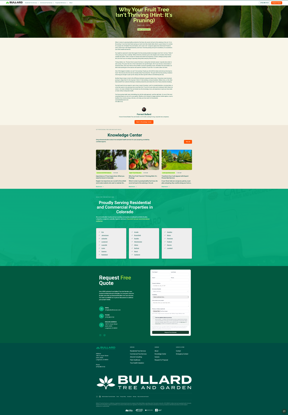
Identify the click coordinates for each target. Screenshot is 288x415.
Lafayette (104, 238)
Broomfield (137, 235)
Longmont (104, 242)
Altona (136, 245)
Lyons (103, 248)
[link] (100, 335)
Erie (102, 232)
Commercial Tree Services (138, 354)
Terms (117, 396)
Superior (103, 251)
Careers (157, 357)
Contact (178, 351)
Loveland (169, 248)
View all (188, 141)
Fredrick (169, 242)
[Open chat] (284, 411)
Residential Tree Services (138, 351)
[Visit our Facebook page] (104, 335)
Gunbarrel (137, 254)
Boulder (136, 238)
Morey (169, 235)
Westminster (138, 242)
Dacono (169, 245)
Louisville (104, 245)
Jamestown (105, 235)
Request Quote (276, 3)
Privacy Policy (123, 396)
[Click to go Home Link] (111, 348)
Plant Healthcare (135, 360)
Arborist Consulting (136, 357)
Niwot (136, 251)
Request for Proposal (161, 360)
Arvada (136, 232)
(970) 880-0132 (100, 367)
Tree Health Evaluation (137, 363)
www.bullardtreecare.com (121, 100)
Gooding (169, 232)
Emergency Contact (182, 354)
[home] (14, 3)
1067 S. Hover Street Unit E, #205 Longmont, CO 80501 (102, 357)
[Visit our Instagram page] (100, 335)
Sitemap (134, 396)
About (70, 2)
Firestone (170, 238)
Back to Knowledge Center (144, 122)
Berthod (136, 248)
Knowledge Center (160, 354)
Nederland (104, 254)
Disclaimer (129, 396)
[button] (31, 2)
